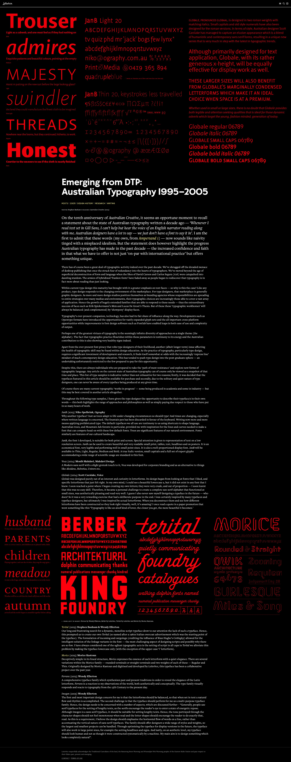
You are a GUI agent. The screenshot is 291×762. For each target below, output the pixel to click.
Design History (85, 203)
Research (100, 203)
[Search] (284, 3)
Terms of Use (77, 758)
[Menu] (280, 4)
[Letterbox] (7, 3)
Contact (65, 758)
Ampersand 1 (149, 238)
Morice (65, 655)
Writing (111, 203)
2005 (72, 203)
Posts (65, 203)
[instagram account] (287, 3)
